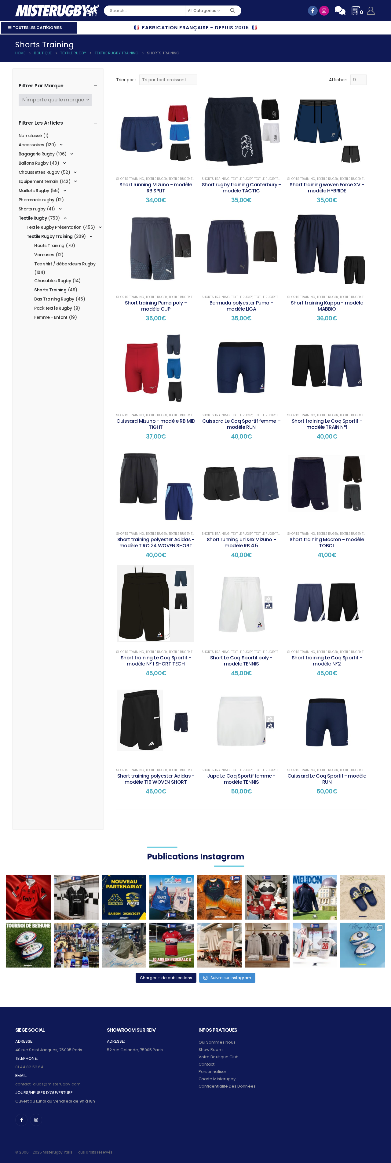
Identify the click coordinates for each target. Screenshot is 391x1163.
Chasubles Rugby (52, 281)
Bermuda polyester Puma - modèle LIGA (241, 305)
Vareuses (44, 255)
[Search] (232, 10)
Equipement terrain (38, 181)
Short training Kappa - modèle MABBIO (327, 305)
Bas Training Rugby (54, 299)
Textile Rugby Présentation (54, 227)
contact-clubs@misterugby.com (48, 1084)
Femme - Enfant (50, 317)
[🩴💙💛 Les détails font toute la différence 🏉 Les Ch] (362, 897)
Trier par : (126, 80)
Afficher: (338, 80)
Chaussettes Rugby (39, 172)
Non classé (30, 136)
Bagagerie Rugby (37, 154)
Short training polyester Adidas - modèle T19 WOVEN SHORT (156, 779)
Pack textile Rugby (53, 308)
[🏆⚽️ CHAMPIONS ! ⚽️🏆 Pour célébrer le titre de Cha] (315, 945)
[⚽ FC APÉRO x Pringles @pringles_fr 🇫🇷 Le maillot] (267, 897)
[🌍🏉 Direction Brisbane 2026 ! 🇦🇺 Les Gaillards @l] (219, 897)
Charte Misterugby (217, 1079)
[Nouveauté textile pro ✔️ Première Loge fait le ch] (267, 945)
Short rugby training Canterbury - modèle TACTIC (241, 187)
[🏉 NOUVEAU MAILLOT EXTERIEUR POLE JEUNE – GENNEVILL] (28, 897)
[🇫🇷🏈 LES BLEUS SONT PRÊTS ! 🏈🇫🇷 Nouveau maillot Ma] (171, 897)
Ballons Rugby (33, 163)
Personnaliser (212, 1071)
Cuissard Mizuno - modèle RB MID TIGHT (155, 424)
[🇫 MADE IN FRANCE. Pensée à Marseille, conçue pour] (76, 945)
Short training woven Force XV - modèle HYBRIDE (327, 187)
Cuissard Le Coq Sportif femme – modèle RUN (241, 424)
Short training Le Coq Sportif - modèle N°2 (327, 660)
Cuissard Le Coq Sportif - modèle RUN (326, 779)
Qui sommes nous (217, 1042)
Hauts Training (49, 245)
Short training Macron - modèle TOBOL (327, 542)
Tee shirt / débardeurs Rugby (64, 264)
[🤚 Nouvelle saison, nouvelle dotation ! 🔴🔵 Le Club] (315, 897)
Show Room (211, 1049)
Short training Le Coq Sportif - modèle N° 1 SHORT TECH (156, 660)
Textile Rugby (156, 179)
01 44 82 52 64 (29, 1067)
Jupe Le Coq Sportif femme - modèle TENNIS (241, 779)
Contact (206, 1064)
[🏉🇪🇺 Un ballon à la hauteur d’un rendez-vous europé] (28, 945)
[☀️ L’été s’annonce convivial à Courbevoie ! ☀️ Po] (219, 945)
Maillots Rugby (34, 191)
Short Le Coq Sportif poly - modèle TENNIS (241, 660)
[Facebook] (21, 1120)
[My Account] (371, 11)
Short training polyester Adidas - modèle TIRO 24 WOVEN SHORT (156, 542)
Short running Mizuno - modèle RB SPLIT (155, 187)
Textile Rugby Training (187, 179)
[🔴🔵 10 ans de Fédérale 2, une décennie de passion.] (171, 945)
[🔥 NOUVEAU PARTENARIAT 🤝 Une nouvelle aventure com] (124, 897)
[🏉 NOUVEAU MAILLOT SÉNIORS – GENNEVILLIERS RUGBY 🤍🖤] (76, 897)
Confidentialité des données (227, 1086)
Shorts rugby (32, 209)
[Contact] (340, 10)
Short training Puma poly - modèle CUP (156, 305)
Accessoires (31, 145)
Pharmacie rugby (36, 200)
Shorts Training (130, 179)
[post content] (156, 130)
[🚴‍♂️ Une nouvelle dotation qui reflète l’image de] (124, 945)
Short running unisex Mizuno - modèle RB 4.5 (241, 542)
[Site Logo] (57, 10)
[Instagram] (36, 1120)
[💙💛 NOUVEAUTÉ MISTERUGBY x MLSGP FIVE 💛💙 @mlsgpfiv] (362, 945)
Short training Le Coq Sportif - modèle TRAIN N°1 (327, 424)
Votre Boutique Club (219, 1057)
